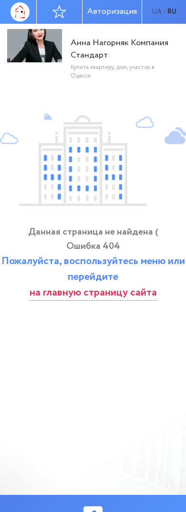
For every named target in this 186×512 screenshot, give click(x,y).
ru (171, 12)
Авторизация (112, 12)
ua (157, 12)
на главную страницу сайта (93, 292)
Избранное (59, 12)
